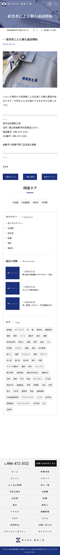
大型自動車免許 (12, 397)
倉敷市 (24, 391)
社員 (8, 379)
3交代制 (36, 403)
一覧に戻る (30, 176)
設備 (26, 348)
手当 (21, 379)
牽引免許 (10, 372)
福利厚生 (20, 372)
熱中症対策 (11, 342)
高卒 (10, 243)
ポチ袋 (47, 379)
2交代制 (48, 397)
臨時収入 (45, 372)
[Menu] (55, 4)
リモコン (18, 348)
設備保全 (20, 385)
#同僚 (44, 202)
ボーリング (19, 330)
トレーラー (39, 366)
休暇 (40, 360)
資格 (15, 379)
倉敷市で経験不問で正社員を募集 (19, 144)
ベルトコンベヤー (23, 403)
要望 (35, 354)
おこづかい (37, 379)
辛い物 (9, 360)
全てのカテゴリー (15, 223)
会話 (42, 342)
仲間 (28, 342)
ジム (48, 342)
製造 (31, 391)
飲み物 (25, 360)
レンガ (39, 397)
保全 (33, 348)
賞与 (38, 336)
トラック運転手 (12, 366)
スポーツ (43, 354)
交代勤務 (42, 348)
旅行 (33, 360)
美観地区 (48, 330)
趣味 (23, 366)
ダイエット (26, 354)
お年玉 (15, 391)
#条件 (36, 202)
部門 (35, 342)
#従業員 (25, 202)
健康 (16, 354)
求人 (44, 403)
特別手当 (10, 385)
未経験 (11, 228)
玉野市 (9, 409)
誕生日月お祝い (33, 372)
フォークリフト (27, 397)
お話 (43, 385)
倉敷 (45, 336)
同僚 (28, 385)
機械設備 (40, 391)
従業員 (36, 385)
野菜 (15, 336)
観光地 (39, 330)
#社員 (15, 202)
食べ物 (17, 360)
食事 (8, 336)
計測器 (9, 348)
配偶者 (9, 330)
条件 (30, 366)
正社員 (5, 166)
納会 (28, 379)
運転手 (30, 336)
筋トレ (9, 354)
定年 (50, 385)
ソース (22, 336)
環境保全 (10, 403)
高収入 (11, 248)
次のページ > (49, 176)
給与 (8, 391)
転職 (10, 238)
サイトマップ (45, 531)
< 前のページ (10, 176)
